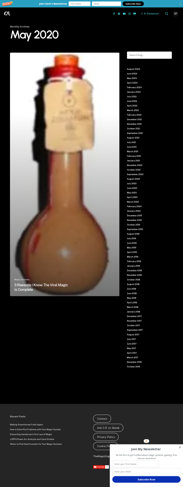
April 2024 (132, 83)
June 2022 (132, 101)
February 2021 (134, 156)
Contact (102, 418)
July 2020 (132, 183)
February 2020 (134, 206)
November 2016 (134, 362)
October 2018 (133, 280)
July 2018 (131, 289)
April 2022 (132, 106)
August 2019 (133, 234)
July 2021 (131, 142)
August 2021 (133, 138)
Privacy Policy (106, 437)
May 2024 (132, 78)
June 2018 (132, 293)
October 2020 (134, 170)
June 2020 (132, 188)
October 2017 (133, 325)
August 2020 (133, 179)
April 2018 (132, 302)
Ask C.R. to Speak (108, 427)
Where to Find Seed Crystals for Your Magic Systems (36, 444)
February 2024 (134, 87)
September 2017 (135, 330)
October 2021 (133, 128)
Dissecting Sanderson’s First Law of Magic (31, 434)
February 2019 (134, 261)
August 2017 (133, 334)
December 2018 (134, 270)
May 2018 (131, 298)
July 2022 (132, 96)
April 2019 (132, 252)
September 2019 (135, 229)
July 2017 (131, 339)
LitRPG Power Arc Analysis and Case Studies (32, 439)
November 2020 (134, 165)
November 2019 (134, 220)
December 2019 (134, 215)
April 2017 (132, 353)
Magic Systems (21, 279)
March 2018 (132, 307)
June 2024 (132, 74)
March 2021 (132, 151)
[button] (91, 3)
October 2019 (133, 225)
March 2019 (132, 257)
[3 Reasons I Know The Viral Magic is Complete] (64, 174)
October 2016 (133, 367)
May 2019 (131, 248)
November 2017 (134, 321)
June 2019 (132, 243)
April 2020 (132, 197)
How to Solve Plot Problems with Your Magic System (35, 429)
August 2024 (133, 69)
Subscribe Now (133, 3)
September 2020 (135, 174)
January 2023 (134, 92)
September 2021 (135, 133)
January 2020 (134, 211)
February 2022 (134, 115)
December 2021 (134, 119)
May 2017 (131, 348)
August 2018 (133, 284)
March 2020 (133, 202)
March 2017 (132, 357)
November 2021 (134, 124)
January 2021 (133, 161)
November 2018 (134, 275)
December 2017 (134, 316)
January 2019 (133, 266)
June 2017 (132, 344)
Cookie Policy (105, 446)
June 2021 (132, 147)
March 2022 (133, 110)
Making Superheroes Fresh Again (26, 424)
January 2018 (133, 312)
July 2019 (131, 238)
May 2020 (132, 193)
